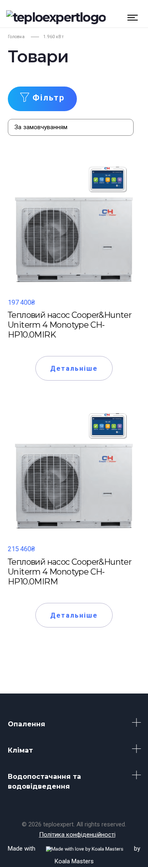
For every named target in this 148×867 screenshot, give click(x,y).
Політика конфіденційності (77, 835)
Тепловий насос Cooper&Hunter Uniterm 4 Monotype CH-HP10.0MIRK (70, 325)
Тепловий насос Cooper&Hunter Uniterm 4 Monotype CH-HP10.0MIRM (70, 571)
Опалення (26, 724)
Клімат (20, 750)
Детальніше (74, 368)
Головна (16, 36)
